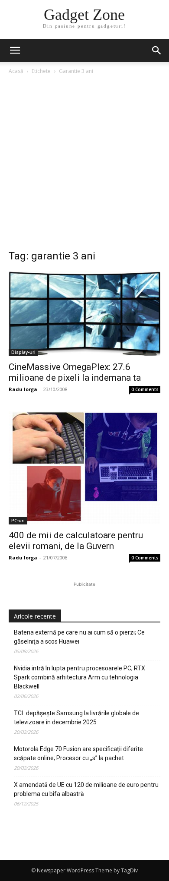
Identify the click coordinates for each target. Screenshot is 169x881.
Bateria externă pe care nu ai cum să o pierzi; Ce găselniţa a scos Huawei (79, 637)
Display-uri (23, 352)
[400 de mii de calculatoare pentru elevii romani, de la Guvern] (84, 467)
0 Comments (145, 389)
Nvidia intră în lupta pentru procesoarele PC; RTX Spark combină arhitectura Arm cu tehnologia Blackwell (79, 677)
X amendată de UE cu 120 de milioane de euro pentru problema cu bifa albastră (86, 789)
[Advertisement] (84, 164)
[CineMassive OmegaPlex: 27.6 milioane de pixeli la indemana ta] (84, 313)
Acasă (16, 71)
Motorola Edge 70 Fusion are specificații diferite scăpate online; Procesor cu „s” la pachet (78, 753)
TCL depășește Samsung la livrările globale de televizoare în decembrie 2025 (76, 718)
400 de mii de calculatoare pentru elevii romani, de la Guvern (76, 540)
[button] (157, 50)
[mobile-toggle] (15, 50)
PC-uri (18, 521)
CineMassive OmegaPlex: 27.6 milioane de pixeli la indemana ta (75, 372)
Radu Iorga (23, 389)
